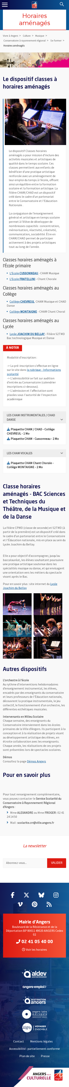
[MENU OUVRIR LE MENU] (5, 5)
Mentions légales (41, 1041)
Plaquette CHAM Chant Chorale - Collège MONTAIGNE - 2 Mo (30, 465)
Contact (18, 1041)
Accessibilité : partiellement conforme (34, 1049)
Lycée (27, 334)
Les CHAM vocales (19, 453)
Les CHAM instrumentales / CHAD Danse (31, 417)
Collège (22, 301)
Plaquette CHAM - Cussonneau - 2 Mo (35, 439)
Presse (45, 1056)
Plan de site (27, 1056)
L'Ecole (24, 273)
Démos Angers (36, 761)
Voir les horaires (36, 949)
